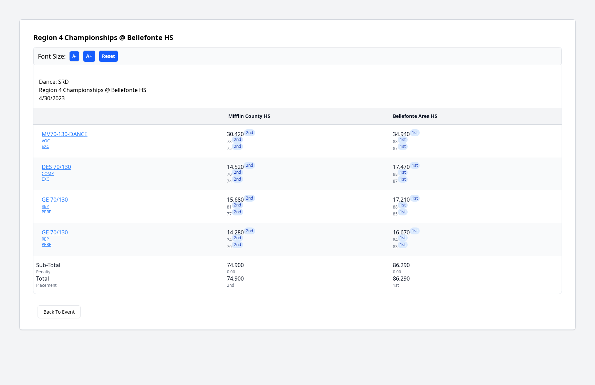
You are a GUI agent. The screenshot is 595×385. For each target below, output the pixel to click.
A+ (89, 56)
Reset (108, 56)
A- (74, 56)
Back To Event (59, 311)
